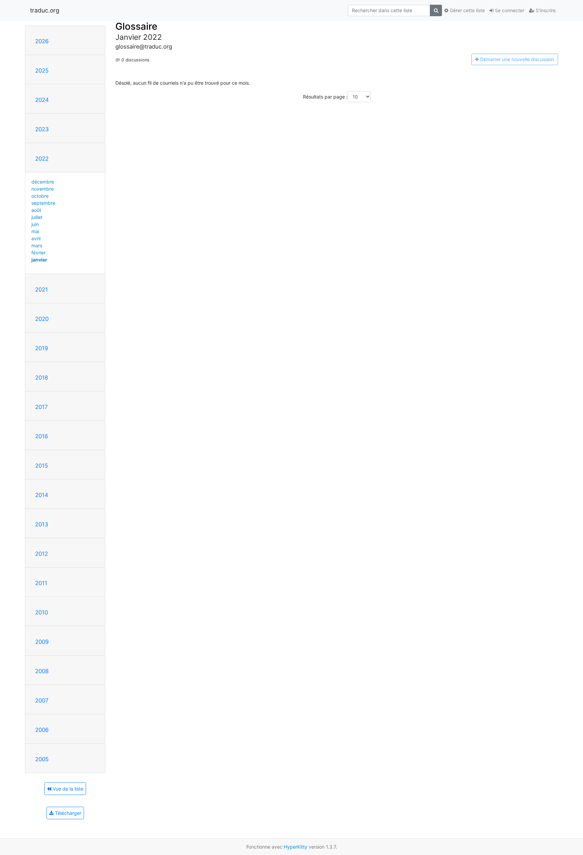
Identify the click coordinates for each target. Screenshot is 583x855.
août (36, 210)
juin (35, 224)
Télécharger (67, 813)
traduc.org (44, 10)
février (38, 252)
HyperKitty (295, 847)
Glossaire (136, 26)
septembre (43, 203)
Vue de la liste (67, 789)
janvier (39, 260)
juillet (37, 217)
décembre (42, 182)
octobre (40, 196)
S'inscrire (545, 10)
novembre (42, 189)
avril (35, 238)
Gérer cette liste (466, 10)
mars (36, 245)
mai (35, 231)
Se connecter (509, 10)
